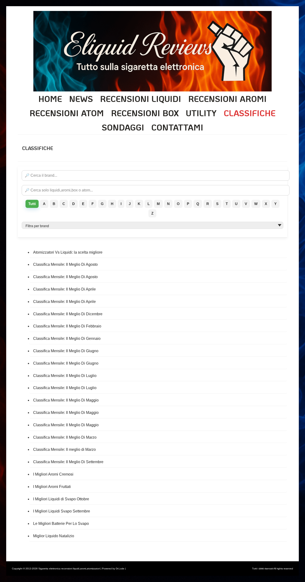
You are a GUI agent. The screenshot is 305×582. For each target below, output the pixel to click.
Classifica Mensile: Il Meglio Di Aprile (64, 289)
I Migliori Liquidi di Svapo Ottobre (61, 499)
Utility (201, 112)
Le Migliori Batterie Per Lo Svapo (61, 524)
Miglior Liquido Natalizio (53, 536)
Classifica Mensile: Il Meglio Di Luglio (65, 376)
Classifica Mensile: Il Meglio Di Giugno (65, 351)
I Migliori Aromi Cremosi (53, 474)
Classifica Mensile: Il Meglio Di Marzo (65, 437)
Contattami (177, 127)
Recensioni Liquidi (140, 98)
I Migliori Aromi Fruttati (52, 487)
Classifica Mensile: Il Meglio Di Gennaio (67, 338)
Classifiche (249, 112)
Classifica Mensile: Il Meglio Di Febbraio (67, 326)
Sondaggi (123, 127)
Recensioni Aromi (227, 98)
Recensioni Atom (67, 112)
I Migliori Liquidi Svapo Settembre (61, 511)
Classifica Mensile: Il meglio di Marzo (64, 449)
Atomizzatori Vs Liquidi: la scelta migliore (67, 252)
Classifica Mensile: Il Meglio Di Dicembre (67, 314)
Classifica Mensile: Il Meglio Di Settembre (68, 462)
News (81, 98)
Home (50, 98)
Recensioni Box (145, 112)
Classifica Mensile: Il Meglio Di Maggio (66, 400)
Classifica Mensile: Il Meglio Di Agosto (65, 264)
